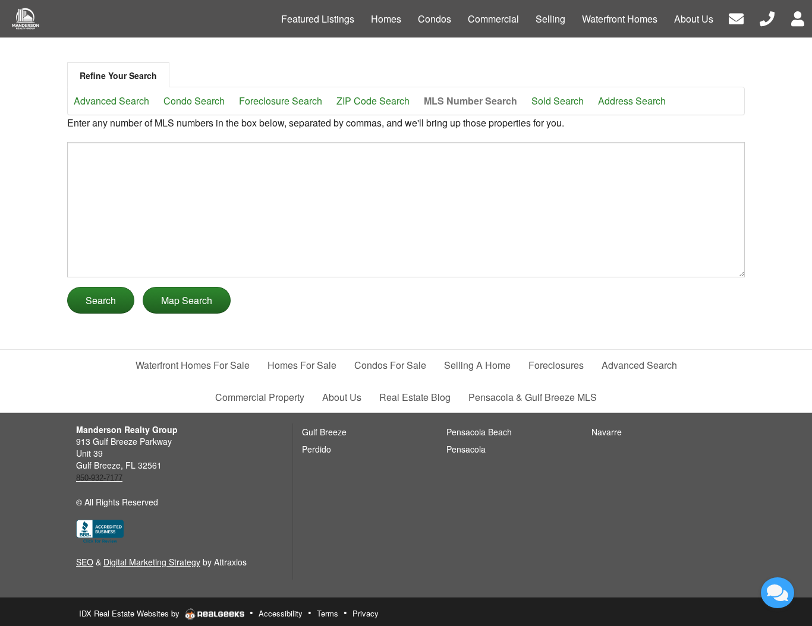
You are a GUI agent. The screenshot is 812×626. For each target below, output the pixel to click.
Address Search (632, 101)
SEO (84, 562)
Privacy (366, 613)
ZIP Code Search (373, 101)
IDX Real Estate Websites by (130, 613)
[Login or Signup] (797, 17)
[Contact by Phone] (767, 17)
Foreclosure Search (280, 101)
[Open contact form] (736, 17)
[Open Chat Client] (777, 592)
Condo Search (194, 101)
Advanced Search (111, 101)
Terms (327, 613)
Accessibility (281, 613)
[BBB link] (100, 530)
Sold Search (557, 101)
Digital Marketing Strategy (151, 562)
